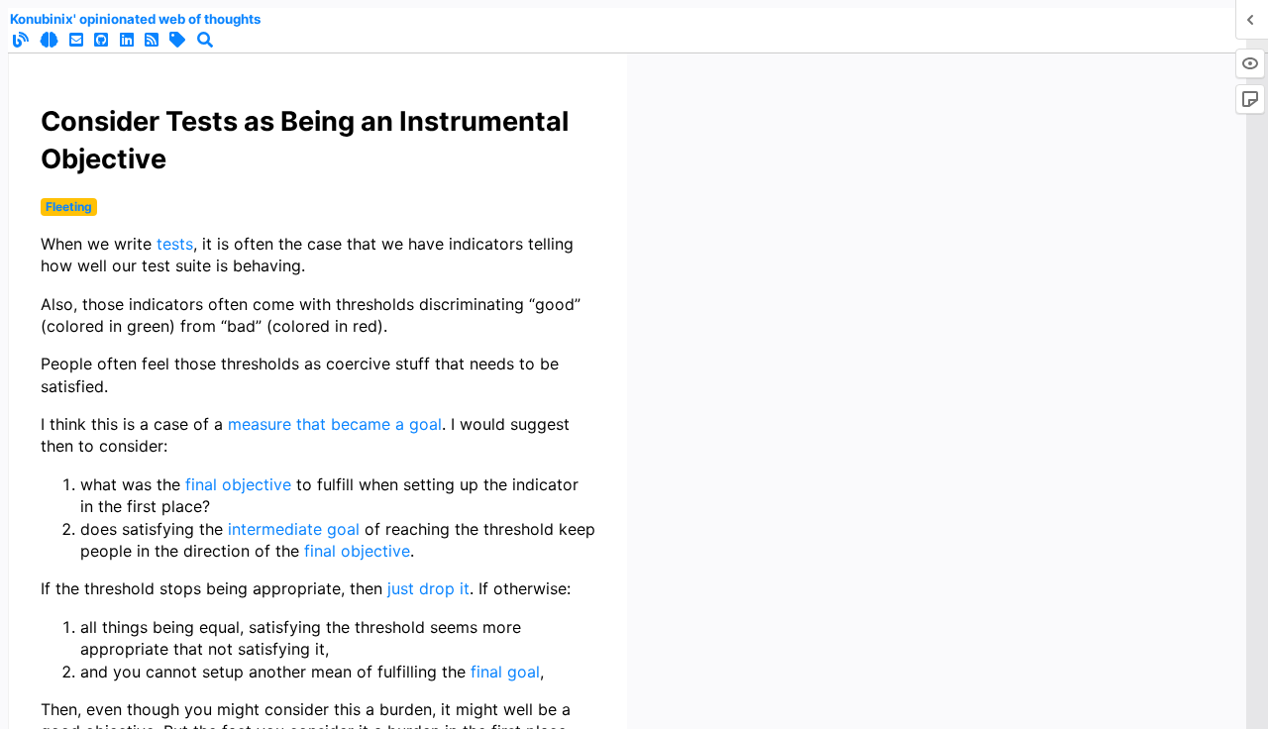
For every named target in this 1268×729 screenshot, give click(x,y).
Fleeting (69, 206)
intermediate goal (294, 529)
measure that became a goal (335, 424)
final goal (505, 671)
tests (175, 244)
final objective (238, 484)
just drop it (428, 588)
